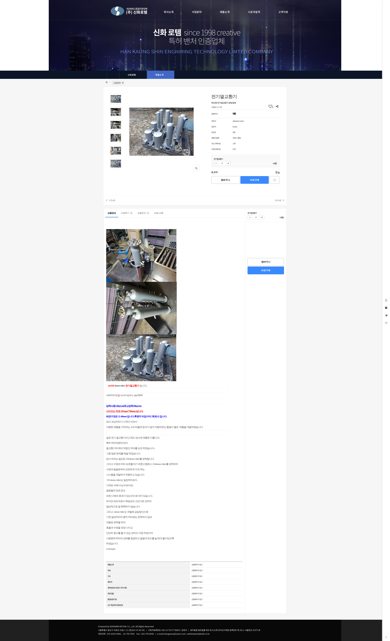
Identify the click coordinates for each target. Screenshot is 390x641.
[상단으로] (386, 637)
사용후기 (126, 213)
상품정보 (112, 213)
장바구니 (225, 180)
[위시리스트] (274, 180)
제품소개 (225, 12)
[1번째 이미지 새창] (115, 98)
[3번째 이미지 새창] (115, 124)
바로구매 (254, 180)
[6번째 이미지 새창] (115, 163)
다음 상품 (278, 200)
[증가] (228, 163)
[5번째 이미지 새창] (115, 150)
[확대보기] (196, 168)
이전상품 (112, 200)
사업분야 (197, 12)
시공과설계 (254, 12)
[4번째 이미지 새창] (115, 137)
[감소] (216, 163)
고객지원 (283, 12)
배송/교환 (158, 213)
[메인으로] (107, 82)
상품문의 (143, 213)
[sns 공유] (277, 106)
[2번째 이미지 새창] (115, 111)
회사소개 (169, 12)
